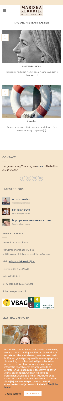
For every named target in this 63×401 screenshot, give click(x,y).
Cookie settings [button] (13, 393)
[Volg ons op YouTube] (40, 178)
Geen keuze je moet (31, 66)
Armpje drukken (21, 198)
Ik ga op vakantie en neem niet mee (31, 220)
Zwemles (31, 121)
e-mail (40, 166)
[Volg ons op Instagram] (28, 178)
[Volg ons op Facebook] (22, 178)
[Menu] (4, 10)
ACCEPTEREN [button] (33, 393)
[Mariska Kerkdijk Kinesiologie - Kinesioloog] (31, 10)
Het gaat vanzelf (21, 209)
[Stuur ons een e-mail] (34, 178)
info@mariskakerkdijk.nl (22, 261)
